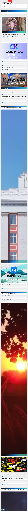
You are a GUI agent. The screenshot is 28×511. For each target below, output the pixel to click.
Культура (8, 98)
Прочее (8, 480)
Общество (8, 65)
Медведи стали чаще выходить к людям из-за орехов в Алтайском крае (12, 40)
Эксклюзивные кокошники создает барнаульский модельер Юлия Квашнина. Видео (14, 31)
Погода (8, 69)
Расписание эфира (6, 88)
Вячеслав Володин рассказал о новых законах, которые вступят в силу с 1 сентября (14, 34)
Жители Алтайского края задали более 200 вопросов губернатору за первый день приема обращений (13, 261)
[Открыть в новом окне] (2, 3)
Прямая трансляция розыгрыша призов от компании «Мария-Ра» (11, 38)
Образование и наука (10, 299)
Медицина (8, 476)
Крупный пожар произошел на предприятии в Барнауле (10, 36)
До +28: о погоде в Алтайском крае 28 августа (8, 455)
